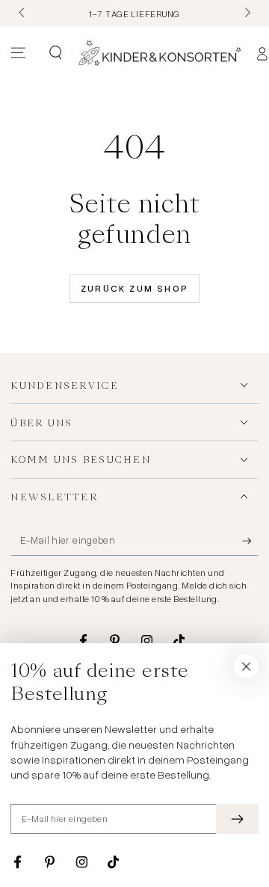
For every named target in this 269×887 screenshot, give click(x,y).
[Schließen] (246, 666)
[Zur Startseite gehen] (160, 53)
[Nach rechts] (246, 13)
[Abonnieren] (250, 541)
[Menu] (18, 53)
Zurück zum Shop (135, 288)
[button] (55, 53)
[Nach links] (22, 13)
